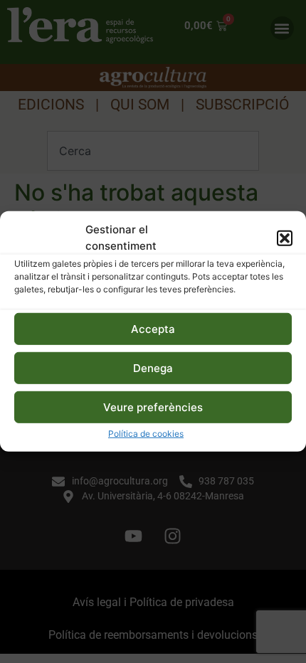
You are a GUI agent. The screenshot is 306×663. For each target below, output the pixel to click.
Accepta (153, 329)
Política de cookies (146, 433)
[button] (285, 237)
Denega (153, 368)
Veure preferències (153, 407)
